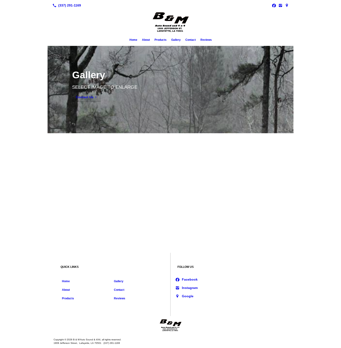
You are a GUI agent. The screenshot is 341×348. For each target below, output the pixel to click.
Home (133, 39)
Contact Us (84, 97)
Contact (190, 39)
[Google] (287, 5)
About (146, 39)
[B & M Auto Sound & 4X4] (170, 325)
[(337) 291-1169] (66, 5)
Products (160, 39)
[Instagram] (280, 5)
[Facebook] (274, 5)
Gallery (176, 39)
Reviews (206, 39)
